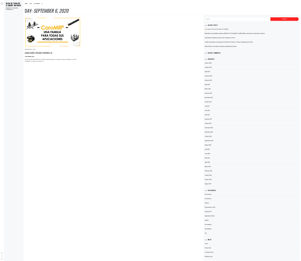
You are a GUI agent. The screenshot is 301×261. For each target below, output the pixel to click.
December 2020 (209, 127)
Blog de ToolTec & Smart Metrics (13, 4)
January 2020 (208, 175)
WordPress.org (208, 256)
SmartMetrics (208, 229)
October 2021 (208, 102)
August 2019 (208, 184)
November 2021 (209, 97)
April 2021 (207, 114)
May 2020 (207, 158)
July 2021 (207, 106)
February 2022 (208, 93)
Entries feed (208, 248)
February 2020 (208, 171)
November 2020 (209, 132)
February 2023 (208, 80)
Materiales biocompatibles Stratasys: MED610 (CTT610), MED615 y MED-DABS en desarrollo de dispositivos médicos (235, 33)
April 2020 (207, 162)
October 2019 (208, 179)
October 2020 (208, 136)
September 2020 (209, 140)
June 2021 (207, 110)
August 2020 (208, 145)
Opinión (207, 220)
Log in (206, 243)
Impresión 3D (208, 211)
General (207, 203)
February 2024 (208, 76)
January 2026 (208, 63)
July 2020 (207, 149)
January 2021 (208, 123)
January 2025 (208, 67)
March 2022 (208, 89)
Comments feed (209, 252)
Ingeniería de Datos (210, 216)
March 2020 (208, 166)
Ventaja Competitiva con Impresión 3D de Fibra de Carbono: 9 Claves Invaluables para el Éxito (229, 42)
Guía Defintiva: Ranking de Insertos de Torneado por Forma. (220, 37)
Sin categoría (208, 224)
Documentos (208, 194)
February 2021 (208, 119)
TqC (206, 233)
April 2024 (207, 71)
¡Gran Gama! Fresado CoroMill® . (39, 52)
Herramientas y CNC (30, 49)
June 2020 (207, 153)
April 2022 (207, 84)
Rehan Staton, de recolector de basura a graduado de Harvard (221, 46)
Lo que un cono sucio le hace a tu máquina (217, 29)
